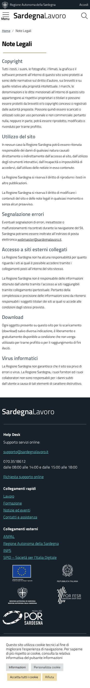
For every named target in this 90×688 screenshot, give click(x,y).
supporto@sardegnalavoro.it (25, 452)
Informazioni (17, 667)
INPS (7, 550)
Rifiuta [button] (49, 677)
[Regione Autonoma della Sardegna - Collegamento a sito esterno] (22, 595)
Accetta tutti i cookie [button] (24, 677)
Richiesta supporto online (23, 477)
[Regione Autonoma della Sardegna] (5, 4)
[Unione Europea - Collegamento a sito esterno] (22, 573)
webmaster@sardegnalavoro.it (39, 239)
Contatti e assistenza (20, 517)
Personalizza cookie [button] (47, 667)
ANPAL (9, 536)
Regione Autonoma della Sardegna (32, 4)
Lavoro (39, 15)
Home (6, 30)
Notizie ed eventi (16, 510)
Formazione (12, 503)
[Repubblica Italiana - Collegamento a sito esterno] (67, 573)
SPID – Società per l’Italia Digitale (30, 557)
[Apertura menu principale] (7, 14)
